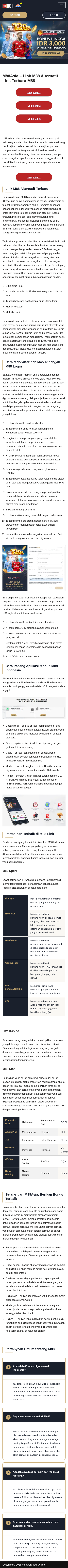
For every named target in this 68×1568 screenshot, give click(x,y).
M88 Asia (27, 1564)
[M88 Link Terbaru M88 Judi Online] (12, 5)
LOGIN (54, 15)
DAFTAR (15, 15)
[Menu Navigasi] (62, 5)
